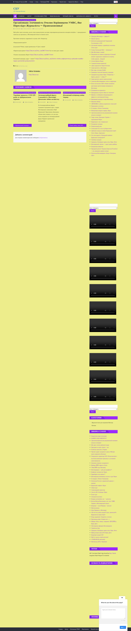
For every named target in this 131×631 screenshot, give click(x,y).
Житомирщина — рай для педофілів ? (101, 470)
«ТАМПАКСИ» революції (98, 539)
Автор (36, 2)
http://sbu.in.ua (33, 75)
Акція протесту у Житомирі (98, 68)
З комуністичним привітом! (98, 63)
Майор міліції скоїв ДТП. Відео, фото (101, 533)
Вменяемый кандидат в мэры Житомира (102, 99)
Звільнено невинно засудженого (100, 463)
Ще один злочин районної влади (100, 445)
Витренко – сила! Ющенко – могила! (101, 506)
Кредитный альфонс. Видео (98, 485)
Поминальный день (96, 126)
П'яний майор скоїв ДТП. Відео (78, 125)
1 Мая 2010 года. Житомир (98, 467)
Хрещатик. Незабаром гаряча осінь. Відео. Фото (104, 142)
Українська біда (95, 528)
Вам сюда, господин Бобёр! (98, 70)
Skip (117, 627)
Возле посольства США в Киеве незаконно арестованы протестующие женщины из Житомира (102, 86)
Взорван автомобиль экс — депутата (101, 499)
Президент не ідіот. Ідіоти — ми (100, 447)
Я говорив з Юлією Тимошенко (99, 108)
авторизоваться (43, 138)
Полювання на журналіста (98, 90)
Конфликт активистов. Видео (99, 472)
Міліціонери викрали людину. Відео (101, 110)
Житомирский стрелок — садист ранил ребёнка (104, 144)
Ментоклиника (95, 508)
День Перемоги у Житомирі (98, 510)
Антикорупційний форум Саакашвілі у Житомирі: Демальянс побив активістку (48, 97)
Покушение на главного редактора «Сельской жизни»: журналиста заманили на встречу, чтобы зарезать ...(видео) (103, 57)
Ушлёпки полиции (96, 140)
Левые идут (94, 488)
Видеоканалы (54, 2)
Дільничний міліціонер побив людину (73, 96)
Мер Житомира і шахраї (97, 52)
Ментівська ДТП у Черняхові (99, 542)
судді (26, 66)
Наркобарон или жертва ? (98, 474)
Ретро (82, 2)
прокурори (21, 66)
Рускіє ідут (94, 494)
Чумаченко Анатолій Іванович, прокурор (102, 72)
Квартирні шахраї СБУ (97, 535)
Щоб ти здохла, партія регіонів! (99, 537)
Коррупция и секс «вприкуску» (99, 122)
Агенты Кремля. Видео (97, 61)
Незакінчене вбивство (97, 146)
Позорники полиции (96, 124)
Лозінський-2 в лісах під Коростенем (101, 128)
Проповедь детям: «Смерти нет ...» (100, 519)
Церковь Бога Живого (73, 2)
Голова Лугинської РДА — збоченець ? (101, 50)
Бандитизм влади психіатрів (99, 436)
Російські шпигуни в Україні (99, 449)
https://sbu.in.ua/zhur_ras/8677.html (37, 51)
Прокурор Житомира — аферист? (100, 36)
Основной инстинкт (96, 497)
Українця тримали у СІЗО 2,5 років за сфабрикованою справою (24, 97)
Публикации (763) (44, 2)
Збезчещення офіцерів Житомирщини (101, 526)
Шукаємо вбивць (95, 101)
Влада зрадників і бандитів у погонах (101, 517)
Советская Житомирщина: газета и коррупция (103, 81)
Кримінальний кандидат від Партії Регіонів (24, 125)
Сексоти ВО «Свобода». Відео (99, 492)
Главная (31, 2)
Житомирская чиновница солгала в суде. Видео (104, 476)
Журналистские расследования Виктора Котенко (24, 20)
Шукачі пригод (95, 39)
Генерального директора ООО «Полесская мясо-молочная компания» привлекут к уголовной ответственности (104, 458)
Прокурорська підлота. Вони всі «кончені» (102, 92)
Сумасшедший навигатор (98, 490)
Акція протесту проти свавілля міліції (101, 79)
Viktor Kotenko (27, 29)
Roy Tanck (112, 553)
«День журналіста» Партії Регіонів (100, 66)
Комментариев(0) (38, 29)
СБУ (16, 9)
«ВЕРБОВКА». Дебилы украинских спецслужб (103, 104)
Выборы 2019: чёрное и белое (99, 465)
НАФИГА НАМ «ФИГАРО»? (98, 438)
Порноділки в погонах (97, 106)
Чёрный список (63, 2)
